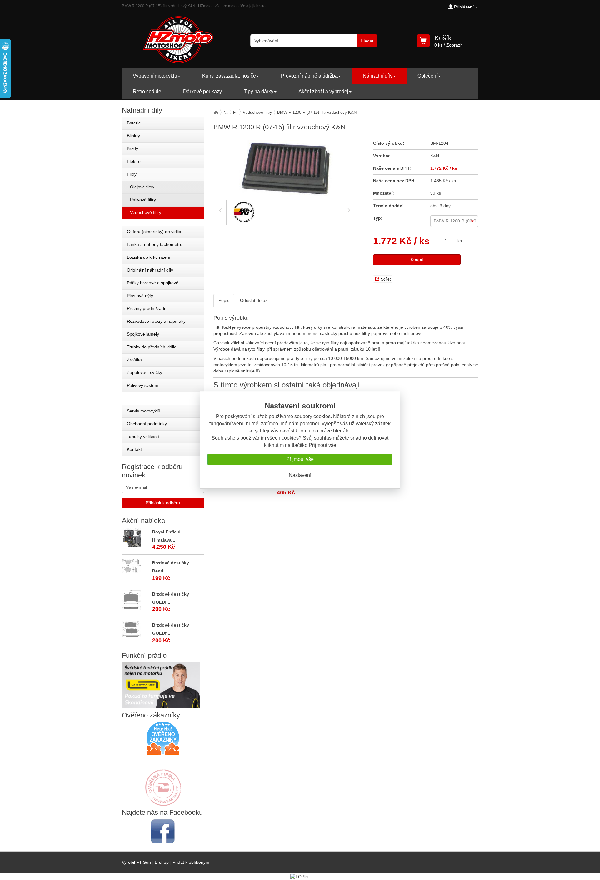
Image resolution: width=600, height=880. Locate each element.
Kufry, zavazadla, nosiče (229, 75)
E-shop (162, 862)
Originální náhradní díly (150, 270)
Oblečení (428, 75)
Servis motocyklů (143, 410)
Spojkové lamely (143, 334)
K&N (434, 155)
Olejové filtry (142, 186)
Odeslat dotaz (254, 300)
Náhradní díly (377, 75)
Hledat (367, 40)
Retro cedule (147, 91)
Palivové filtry (143, 199)
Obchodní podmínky (147, 423)
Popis (223, 300)
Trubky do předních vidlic (151, 346)
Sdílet (386, 279)
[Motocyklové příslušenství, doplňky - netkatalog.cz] (162, 802)
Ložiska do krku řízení (148, 257)
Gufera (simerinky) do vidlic (154, 231)
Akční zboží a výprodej (323, 91)
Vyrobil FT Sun (136, 862)
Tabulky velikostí (143, 436)
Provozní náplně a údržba (309, 75)
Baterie (134, 122)
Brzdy (132, 148)
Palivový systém (142, 385)
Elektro (134, 161)
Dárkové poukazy (202, 91)
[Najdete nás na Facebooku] (163, 831)
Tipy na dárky (258, 91)
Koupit (417, 259)
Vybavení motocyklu (155, 75)
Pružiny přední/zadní (147, 308)
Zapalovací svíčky (144, 372)
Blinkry (133, 135)
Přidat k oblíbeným (190, 862)
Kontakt (134, 449)
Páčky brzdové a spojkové (152, 282)
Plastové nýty (140, 295)
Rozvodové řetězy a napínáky (156, 321)
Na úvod (215, 112)
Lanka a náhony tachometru (154, 244)
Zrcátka (134, 359)
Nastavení (300, 475)
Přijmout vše (300, 459)
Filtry (132, 174)
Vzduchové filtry (257, 112)
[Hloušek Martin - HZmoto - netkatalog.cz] (162, 782)
